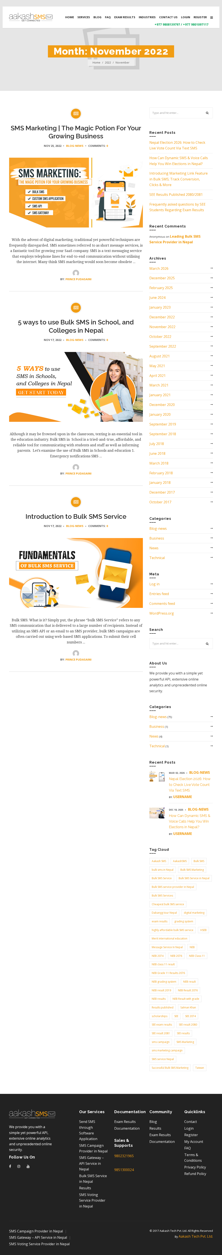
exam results (159, 921)
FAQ (187, 1148)
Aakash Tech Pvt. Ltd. (196, 1236)
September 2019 (162, 424)
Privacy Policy (195, 1167)
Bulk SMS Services (162, 895)
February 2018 (161, 473)
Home (96, 62)
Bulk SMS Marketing (192, 870)
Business (156, 538)
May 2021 (157, 365)
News (153, 548)
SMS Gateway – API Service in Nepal (91, 1163)
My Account (193, 1141)
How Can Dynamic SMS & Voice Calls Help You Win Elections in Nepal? (189, 821)
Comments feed (162, 603)
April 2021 (157, 375)
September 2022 (162, 346)
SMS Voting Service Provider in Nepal (92, 1200)
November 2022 (162, 326)
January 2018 (160, 482)
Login (189, 1128)
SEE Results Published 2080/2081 (176, 194)
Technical (157, 557)
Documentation (127, 1128)
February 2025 (161, 287)
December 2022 (162, 317)
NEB (192, 947)
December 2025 (162, 278)
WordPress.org (161, 613)
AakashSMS (180, 861)
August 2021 (159, 356)
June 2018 (157, 453)
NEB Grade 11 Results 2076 (168, 973)
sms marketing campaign (167, 1050)
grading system (183, 921)
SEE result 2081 (161, 1033)
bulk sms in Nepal (162, 870)
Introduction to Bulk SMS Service (76, 516)
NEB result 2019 (161, 990)
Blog (153, 1121)
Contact (190, 1121)
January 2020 (160, 414)
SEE (176, 1016)
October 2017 (160, 502)
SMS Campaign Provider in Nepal (36, 1231)
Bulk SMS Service (162, 878)
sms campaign (161, 1042)
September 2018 (162, 434)
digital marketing (194, 913)
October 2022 (160, 336)
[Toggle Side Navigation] (211, 17)
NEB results (159, 999)
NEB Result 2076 (188, 990)
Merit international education (169, 938)
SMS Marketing (185, 1042)
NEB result (189, 981)
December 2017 (162, 492)
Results (85, 1188)
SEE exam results (162, 1024)
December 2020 (162, 404)
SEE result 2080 (188, 1024)
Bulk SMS (199, 861)
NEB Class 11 (197, 956)
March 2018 (158, 463)
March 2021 (158, 385)
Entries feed (159, 593)
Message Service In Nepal (167, 947)
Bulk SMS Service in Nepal (194, 878)
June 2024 (157, 297)
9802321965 (124, 1156)
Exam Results (125, 1121)
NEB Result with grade (186, 999)
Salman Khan (188, 1007)
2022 (108, 62)
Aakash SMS (159, 861)
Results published (162, 1007)
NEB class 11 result (163, 964)
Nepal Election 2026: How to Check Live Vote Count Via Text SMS (190, 784)
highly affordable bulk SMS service (172, 930)
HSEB (203, 930)
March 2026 (158, 268)
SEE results (183, 1033)
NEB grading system (164, 981)
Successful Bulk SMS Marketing (170, 1068)
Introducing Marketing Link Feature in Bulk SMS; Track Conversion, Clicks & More (178, 179)
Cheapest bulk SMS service (168, 904)
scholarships (159, 1016)
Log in (154, 584)
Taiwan (199, 1068)
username (182, 796)
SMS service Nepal (163, 1059)
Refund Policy (195, 1173)
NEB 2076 (176, 956)
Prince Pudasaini (78, 279)
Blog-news (74, 146)
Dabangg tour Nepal (164, 913)
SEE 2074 (190, 1016)
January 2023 (160, 307)
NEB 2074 (157, 956)
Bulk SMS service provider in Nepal (173, 887)
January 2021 (160, 395)
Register (191, 1134)
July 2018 (156, 443)
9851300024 (124, 1169)
